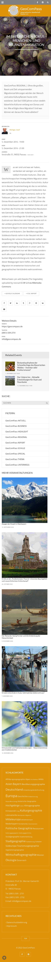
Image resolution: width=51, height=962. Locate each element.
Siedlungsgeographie (12, 833)
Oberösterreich (32, 824)
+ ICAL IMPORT (31, 293)
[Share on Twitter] (10, 303)
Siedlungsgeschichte (25, 833)
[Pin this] (36, 303)
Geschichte (23, 796)
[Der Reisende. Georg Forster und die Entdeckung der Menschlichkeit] (24, 612)
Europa (11, 795)
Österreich (21, 860)
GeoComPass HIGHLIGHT (16, 431)
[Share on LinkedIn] (17, 303)
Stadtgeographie (16, 841)
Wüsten (40, 855)
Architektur (34, 779)
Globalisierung (33, 796)
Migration (28, 815)
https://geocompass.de (12, 326)
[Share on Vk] (42, 303)
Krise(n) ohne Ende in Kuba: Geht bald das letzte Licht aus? (23, 693)
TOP (25, 938)
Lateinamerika (11, 815)
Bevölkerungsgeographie (33, 784)
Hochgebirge (13, 805)
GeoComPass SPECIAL (15, 453)
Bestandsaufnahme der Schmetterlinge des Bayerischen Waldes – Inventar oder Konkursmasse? (31, 366)
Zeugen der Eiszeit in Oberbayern (14, 524)
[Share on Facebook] (4, 303)
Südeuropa (11, 845)
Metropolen (21, 815)
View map (30, 155)
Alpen (27, 779)
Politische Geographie (19, 828)
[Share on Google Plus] (29, 303)
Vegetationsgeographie (15, 850)
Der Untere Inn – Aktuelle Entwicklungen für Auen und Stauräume (29, 379)
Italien (22, 806)
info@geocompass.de (11, 339)
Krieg (17, 811)
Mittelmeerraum (27, 820)
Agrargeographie (18, 779)
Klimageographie (32, 805)
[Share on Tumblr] (23, 303)
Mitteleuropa (13, 819)
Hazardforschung (11, 801)
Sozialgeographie (12, 836)
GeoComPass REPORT (15, 442)
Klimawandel (11, 811)
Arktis (41, 779)
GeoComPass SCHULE (15, 448)
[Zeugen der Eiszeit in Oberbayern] (24, 500)
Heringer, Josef (14, 130)
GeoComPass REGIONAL (16, 437)
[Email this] (4, 309)
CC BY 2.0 (25, 283)
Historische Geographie (27, 801)
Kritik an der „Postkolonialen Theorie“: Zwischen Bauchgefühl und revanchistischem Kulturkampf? (24, 580)
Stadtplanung (30, 841)
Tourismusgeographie (28, 845)
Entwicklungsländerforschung (33, 790)
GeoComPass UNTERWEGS (17, 465)
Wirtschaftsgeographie (21, 855)
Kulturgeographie (31, 810)
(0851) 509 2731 (9, 332)
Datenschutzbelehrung (17, 922)
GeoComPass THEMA (14, 459)
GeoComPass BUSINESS (16, 426)
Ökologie (11, 860)
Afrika (8, 779)
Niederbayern (12, 823)
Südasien (38, 841)
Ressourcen (38, 828)
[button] (4, 957)
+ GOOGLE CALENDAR (12, 293)
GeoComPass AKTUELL (15, 420)
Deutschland (14, 789)
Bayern (17, 784)
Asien (9, 784)
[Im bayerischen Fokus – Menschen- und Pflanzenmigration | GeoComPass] (25, 11)
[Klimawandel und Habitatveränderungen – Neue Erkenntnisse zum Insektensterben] (24, 724)
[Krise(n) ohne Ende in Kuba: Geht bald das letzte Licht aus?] (24, 669)
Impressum (12, 926)
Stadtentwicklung (26, 837)
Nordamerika (23, 824)
